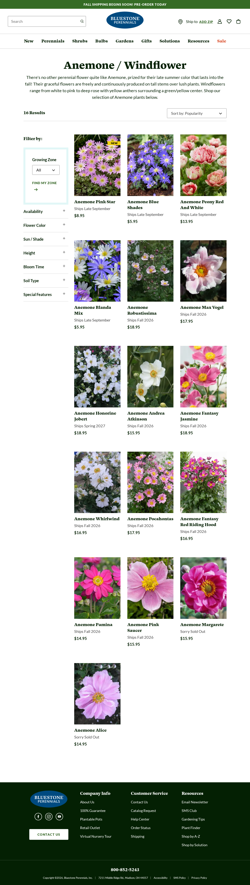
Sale (221, 41)
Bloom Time (33, 266)
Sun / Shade (33, 239)
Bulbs (101, 41)
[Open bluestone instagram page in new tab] (49, 818)
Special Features (37, 294)
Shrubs (80, 41)
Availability (33, 211)
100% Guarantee (92, 810)
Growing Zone (44, 159)
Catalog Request (143, 810)
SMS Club (189, 810)
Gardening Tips (193, 819)
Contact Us (139, 802)
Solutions (170, 41)
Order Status (141, 828)
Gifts (146, 41)
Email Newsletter (195, 802)
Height (29, 253)
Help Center (140, 819)
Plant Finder (191, 828)
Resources (198, 41)
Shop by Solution (194, 845)
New (29, 41)
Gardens (125, 41)
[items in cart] (238, 21)
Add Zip (206, 22)
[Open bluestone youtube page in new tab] (59, 818)
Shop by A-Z (191, 836)
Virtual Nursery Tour (96, 836)
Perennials (52, 41)
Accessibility (161, 877)
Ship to (192, 21)
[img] (180, 22)
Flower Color (34, 225)
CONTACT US (49, 834)
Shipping (137, 836)
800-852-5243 (125, 870)
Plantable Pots (91, 819)
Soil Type (31, 280)
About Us (87, 802)
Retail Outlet (90, 828)
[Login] (219, 21)
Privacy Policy (199, 877)
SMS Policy (179, 877)
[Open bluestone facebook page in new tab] (38, 818)
